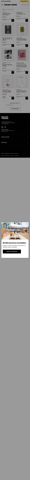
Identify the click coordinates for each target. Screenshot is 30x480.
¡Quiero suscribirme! (12, 251)
